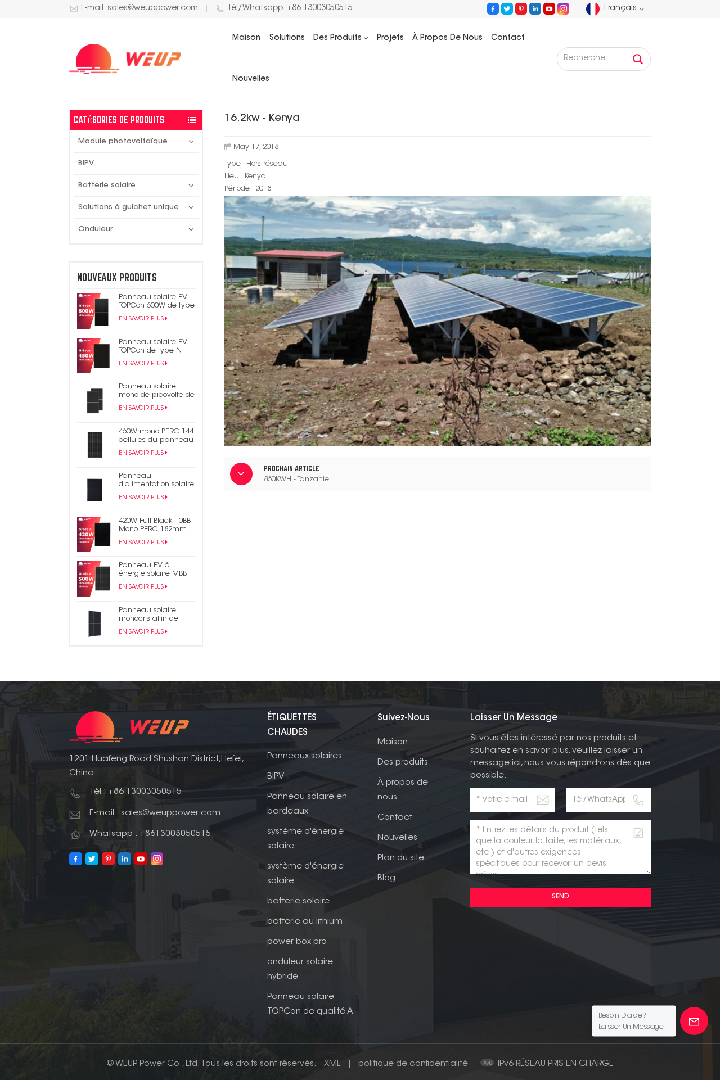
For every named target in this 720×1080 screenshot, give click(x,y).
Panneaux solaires (304, 756)
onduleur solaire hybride (300, 969)
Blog (386, 878)
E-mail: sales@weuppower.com (139, 8)
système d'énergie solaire (305, 839)
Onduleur (95, 229)
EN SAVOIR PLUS (141, 319)
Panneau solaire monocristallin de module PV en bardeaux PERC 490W (156, 615)
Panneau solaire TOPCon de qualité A (310, 1004)
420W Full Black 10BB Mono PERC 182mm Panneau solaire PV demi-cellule (155, 525)
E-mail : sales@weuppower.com (154, 813)
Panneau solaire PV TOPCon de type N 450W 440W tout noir (153, 346)
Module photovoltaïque (123, 141)
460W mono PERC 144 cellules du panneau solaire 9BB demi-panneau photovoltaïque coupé (156, 436)
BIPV (86, 163)
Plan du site (400, 858)
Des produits (337, 38)
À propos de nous (447, 38)
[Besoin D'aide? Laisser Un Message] (694, 1021)
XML (332, 1064)
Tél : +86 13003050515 (135, 792)
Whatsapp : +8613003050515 (150, 834)
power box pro (297, 942)
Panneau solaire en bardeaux (307, 804)
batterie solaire (298, 901)
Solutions (287, 38)
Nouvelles (250, 79)
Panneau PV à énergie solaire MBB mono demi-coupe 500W (153, 570)
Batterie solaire (107, 185)
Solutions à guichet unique (128, 207)
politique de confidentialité (413, 1064)
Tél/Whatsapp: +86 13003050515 (290, 8)
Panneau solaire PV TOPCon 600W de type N (157, 301)
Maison (246, 38)
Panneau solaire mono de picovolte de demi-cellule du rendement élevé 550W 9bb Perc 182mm (157, 391)
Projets (390, 38)
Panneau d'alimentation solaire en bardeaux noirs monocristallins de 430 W (156, 480)
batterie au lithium (305, 922)
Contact (508, 38)
